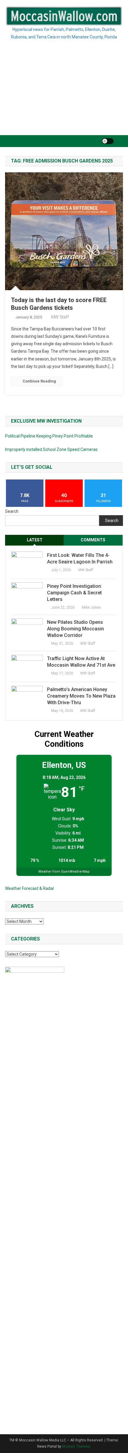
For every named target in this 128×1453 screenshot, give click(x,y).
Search (11, 511)
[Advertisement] (64, 94)
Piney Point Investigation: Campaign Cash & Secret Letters (74, 592)
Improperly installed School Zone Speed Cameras (51, 449)
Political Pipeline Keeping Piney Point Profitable (49, 436)
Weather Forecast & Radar (29, 888)
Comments (93, 540)
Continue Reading (39, 381)
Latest (35, 540)
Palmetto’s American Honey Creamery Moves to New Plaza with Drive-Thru (81, 696)
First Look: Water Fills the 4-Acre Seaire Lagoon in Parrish (80, 558)
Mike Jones (91, 607)
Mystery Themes (76, 1446)
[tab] (34, 540)
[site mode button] (108, 141)
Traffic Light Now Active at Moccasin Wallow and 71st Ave (81, 662)
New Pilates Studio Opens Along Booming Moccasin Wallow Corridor (75, 628)
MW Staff (60, 317)
